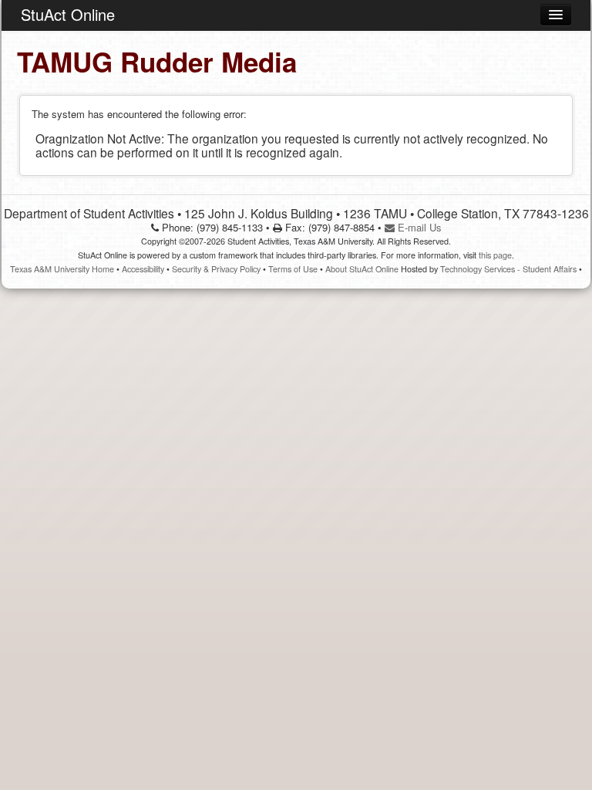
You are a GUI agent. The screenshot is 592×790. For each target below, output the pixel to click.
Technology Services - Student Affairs (508, 269)
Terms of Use (293, 269)
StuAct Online (68, 14)
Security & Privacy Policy (216, 269)
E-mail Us (418, 227)
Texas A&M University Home (62, 269)
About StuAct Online (362, 269)
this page (495, 255)
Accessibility (143, 269)
